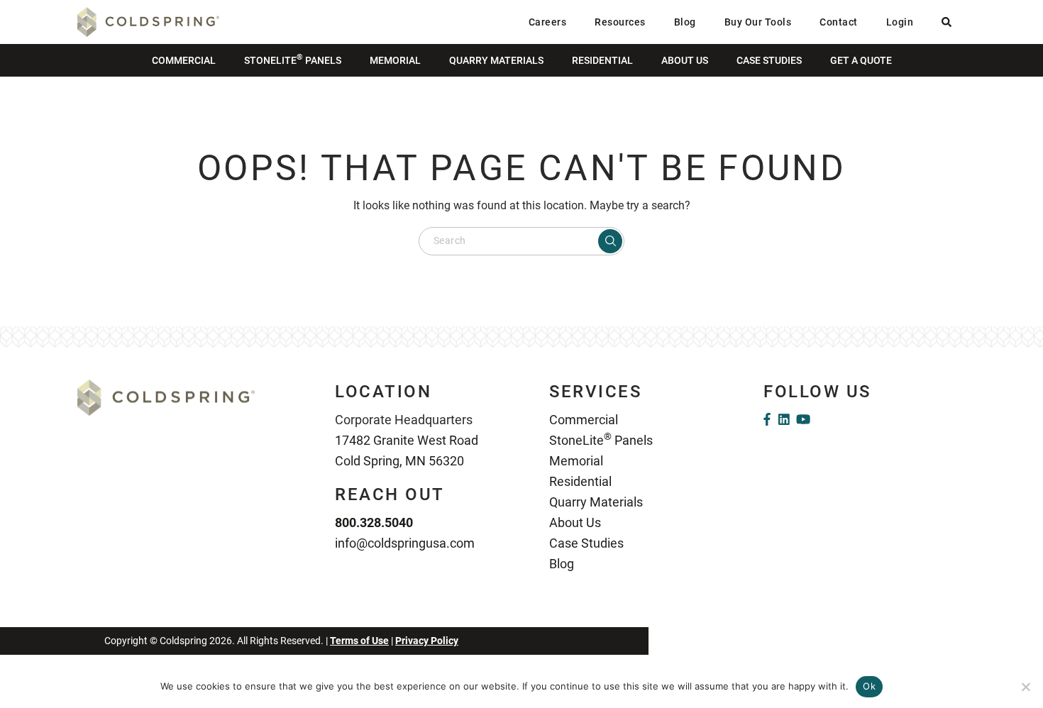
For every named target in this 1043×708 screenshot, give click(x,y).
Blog (685, 22)
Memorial (395, 60)
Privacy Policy (426, 640)
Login (900, 22)
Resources (620, 22)
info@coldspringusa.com (405, 543)
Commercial (184, 60)
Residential (602, 60)
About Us (684, 60)
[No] (1025, 687)
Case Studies (769, 60)
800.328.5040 (374, 522)
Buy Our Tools (758, 22)
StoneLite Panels (292, 58)
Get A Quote (861, 60)
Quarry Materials (496, 60)
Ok (869, 686)
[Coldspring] (148, 21)
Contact (839, 22)
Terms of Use (359, 640)
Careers (548, 22)
